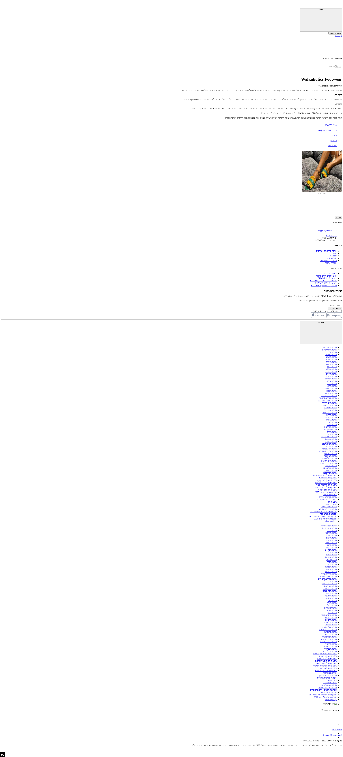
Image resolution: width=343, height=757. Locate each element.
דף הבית (338, 35)
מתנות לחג (332, 434)
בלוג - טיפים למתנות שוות (326, 276)
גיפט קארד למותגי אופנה (327, 480)
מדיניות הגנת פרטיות (328, 260)
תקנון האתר (332, 258)
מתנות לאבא (331, 359)
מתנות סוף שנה (330, 408)
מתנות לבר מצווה (330, 410)
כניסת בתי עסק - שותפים (326, 251)
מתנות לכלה (332, 383)
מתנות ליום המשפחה (328, 463)
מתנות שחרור (331, 420)
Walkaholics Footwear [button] (332, 59)
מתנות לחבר (332, 366)
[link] (169, 716)
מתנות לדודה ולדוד (329, 395)
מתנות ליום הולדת (329, 403)
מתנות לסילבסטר (330, 473)
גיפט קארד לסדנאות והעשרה (325, 487)
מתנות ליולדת (331, 362)
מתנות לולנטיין (331, 465)
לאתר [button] (334, 135)
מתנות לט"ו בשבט (329, 444)
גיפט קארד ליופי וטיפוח (327, 490)
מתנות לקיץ (332, 432)
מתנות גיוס (332, 422)
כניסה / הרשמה (335, 33)
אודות (334, 253)
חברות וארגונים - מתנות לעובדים (323, 511)
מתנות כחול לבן (330, 453)
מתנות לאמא (331, 357)
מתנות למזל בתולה (329, 458)
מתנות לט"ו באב (330, 468)
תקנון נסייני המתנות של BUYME (323, 516)
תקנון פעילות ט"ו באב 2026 (325, 519)
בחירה (338, 217)
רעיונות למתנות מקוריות (327, 499)
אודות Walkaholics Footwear (330, 86)
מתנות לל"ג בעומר (329, 449)
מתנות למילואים (330, 427)
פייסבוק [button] (333, 140)
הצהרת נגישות (331, 263)
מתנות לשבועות (330, 456)
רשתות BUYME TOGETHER (323, 281)
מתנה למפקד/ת (330, 429)
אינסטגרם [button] (332, 145)
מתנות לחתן (332, 386)
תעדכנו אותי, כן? (335, 308)
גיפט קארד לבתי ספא (328, 478)
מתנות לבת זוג (331, 371)
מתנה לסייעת (331, 381)
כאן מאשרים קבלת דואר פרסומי (327, 311)
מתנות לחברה (331, 364)
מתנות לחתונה (331, 417)
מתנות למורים (331, 379)
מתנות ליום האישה (329, 461)
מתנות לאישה (331, 354)
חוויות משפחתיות (330, 504)
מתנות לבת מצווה (330, 412)
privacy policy (331, 521)
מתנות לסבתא (331, 388)
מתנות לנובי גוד (330, 470)
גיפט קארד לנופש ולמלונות (326, 482)
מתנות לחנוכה (331, 441)
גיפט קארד (332, 502)
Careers (333, 256)
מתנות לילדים (331, 374)
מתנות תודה (332, 424)
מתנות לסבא (331, 391)
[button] (338, 4)
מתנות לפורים (331, 446)
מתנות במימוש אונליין (328, 497)
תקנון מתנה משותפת (328, 514)
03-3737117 (337, 729)
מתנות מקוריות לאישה (327, 509)
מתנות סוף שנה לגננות (328, 398)
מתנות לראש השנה (329, 437)
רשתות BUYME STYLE (326, 283)
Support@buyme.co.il (332, 735)
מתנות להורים (331, 393)
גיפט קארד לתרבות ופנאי (326, 485)
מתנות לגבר (332, 352)
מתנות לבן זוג (331, 369)
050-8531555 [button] (331, 125)
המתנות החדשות (330, 494)
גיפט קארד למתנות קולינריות (325, 475)
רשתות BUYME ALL (327, 278)
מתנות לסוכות (331, 439)
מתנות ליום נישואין (329, 405)
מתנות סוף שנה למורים (327, 400)
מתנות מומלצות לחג (329, 507)
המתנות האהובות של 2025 (326, 492)
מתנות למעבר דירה (329, 347)
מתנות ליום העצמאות (328, 451)
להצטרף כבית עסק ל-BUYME (324, 285)
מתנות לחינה (331, 415)
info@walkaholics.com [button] (327, 130)
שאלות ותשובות (330, 273)
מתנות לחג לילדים (329, 350)
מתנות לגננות (331, 376)
